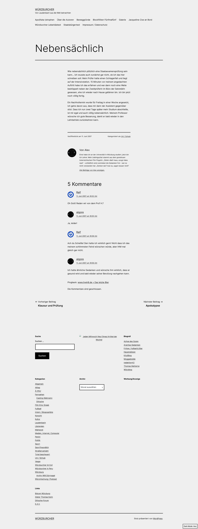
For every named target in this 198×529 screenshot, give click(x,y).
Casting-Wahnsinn (44, 398)
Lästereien (39, 426)
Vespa (37, 461)
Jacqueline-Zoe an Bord (140, 20)
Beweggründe (83, 20)
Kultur (37, 419)
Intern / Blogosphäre (44, 412)
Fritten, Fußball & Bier (133, 348)
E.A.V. (37, 504)
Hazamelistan (130, 352)
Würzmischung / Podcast (46, 479)
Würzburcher (44, 9)
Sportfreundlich (42, 447)
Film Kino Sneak (42, 405)
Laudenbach (40, 423)
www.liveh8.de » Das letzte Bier (93, 282)
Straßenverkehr (42, 451)
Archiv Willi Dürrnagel (45, 475)
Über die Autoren (65, 20)
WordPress (157, 518)
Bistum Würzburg (42, 493)
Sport (37, 444)
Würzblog (128, 370)
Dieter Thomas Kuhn (44, 497)
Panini (37, 437)
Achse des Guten (131, 341)
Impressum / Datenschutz (95, 25)
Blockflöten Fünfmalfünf (104, 20)
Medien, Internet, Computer (47, 433)
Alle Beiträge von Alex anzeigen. (92, 170)
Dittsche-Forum (42, 500)
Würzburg (39, 472)
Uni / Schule (125, 136)
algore (80, 212)
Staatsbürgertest (72, 25)
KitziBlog (128, 355)
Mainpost (39, 430)
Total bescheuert (42, 454)
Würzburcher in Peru (44, 468)
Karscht (38, 416)
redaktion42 (129, 363)
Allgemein (39, 384)
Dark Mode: (188, 526)
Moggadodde (129, 359)
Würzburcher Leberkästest (48, 25)
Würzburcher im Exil (43, 465)
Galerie (122, 20)
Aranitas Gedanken (132, 345)
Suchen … (39, 341)
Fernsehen (39, 394)
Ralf (78, 192)
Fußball (38, 409)
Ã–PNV (38, 391)
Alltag (37, 387)
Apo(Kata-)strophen (44, 20)
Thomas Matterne (131, 366)
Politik (37, 440)
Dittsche (40, 401)
